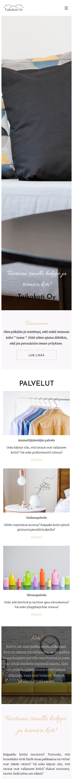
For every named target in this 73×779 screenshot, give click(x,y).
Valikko (66, 7)
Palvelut (36, 459)
